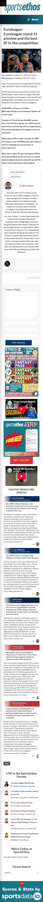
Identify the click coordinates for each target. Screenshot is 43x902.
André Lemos (7, 78)
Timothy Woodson (20, 786)
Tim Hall (16, 806)
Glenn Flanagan (19, 814)
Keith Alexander (19, 828)
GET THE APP (21, 460)
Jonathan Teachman (20, 797)
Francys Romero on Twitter (18, 695)
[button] (3, 3)
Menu (35, 19)
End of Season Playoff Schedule (23, 811)
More (7, 763)
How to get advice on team (21, 803)
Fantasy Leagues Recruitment (22, 783)
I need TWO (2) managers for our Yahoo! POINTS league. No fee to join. (24, 822)
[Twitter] (7, 264)
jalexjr (15, 840)
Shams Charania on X (16, 542)
